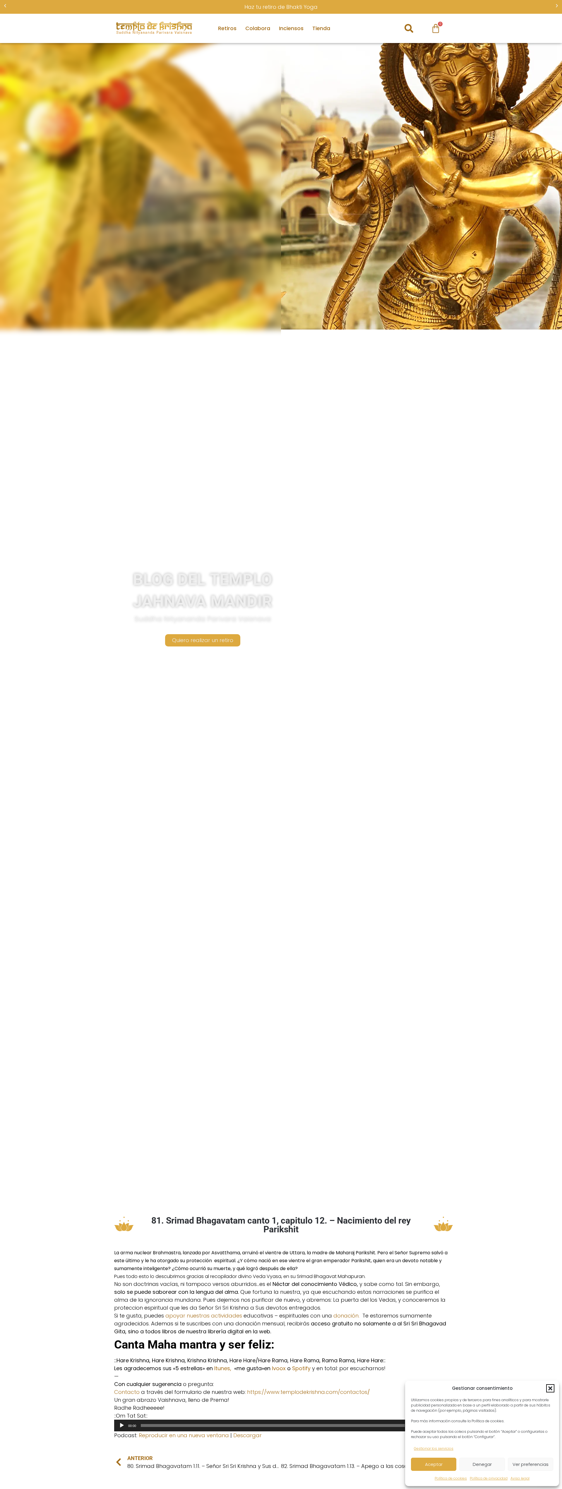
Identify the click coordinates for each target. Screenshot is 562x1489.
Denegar (482, 1464)
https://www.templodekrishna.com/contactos (308, 1392)
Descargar (247, 1435)
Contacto (127, 1392)
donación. (347, 1315)
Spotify (301, 1368)
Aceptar (434, 1464)
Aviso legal (520, 1478)
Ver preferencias (531, 1464)
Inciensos (291, 28)
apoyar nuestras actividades (203, 1315)
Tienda (321, 28)
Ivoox (279, 1368)
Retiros (227, 28)
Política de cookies (451, 1478)
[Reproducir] (122, 1425)
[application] (281, 1425)
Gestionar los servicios (433, 1448)
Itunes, (222, 1368)
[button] (550, 1388)
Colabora (257, 28)
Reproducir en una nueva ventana (184, 1435)
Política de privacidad (489, 1478)
